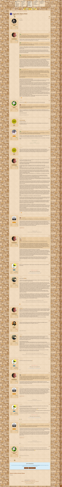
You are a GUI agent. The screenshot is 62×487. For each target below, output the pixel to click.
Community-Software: (30, 482)
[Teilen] (49, 16)
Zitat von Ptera (23, 104)
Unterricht (29, 4)
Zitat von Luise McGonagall (24, 34)
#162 (49, 32)
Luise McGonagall (22, 120)
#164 (49, 118)
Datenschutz (33, 481)
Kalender (23, 4)
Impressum (37, 481)
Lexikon (35, 3)
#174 (49, 334)
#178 (49, 404)
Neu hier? (41, 2)
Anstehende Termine (36, 4)
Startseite (23, 2)
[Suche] (61, 3)
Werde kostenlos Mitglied (36, 465)
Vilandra (21, 308)
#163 (49, 100)
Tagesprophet (35, 2)
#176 (49, 372)
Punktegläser (29, 5)
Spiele (16, 6)
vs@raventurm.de (21, 228)
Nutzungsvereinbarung (28, 481)
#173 (49, 320)
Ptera (26, 102)
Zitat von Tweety (23, 424)
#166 (49, 147)
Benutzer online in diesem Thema (17, 473)
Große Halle (29, 2)
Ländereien (29, 3)
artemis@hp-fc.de (21, 227)
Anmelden (41, 3)
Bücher (16, 2)
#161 (49, 18)
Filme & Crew (17, 5)
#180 (49, 446)
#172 (49, 307)
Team (22, 3)
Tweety (25, 278)
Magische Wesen (17, 3)
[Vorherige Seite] (10, 16)
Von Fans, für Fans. (32, 480)
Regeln (22, 5)
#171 (49, 276)
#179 (49, 422)
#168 (49, 215)
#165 (49, 129)
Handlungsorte (17, 4)
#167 (49, 158)
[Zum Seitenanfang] (61, 486)
